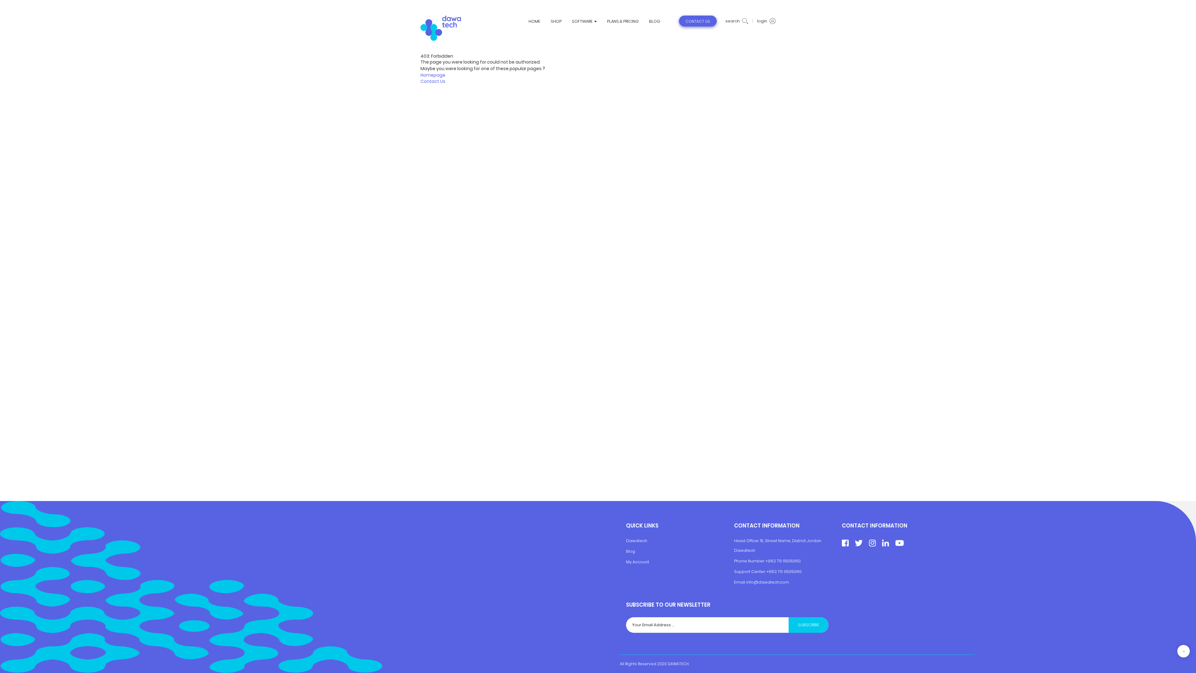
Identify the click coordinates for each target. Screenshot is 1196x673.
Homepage (432, 75)
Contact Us (432, 81)
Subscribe (808, 625)
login (762, 21)
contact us (698, 21)
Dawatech (636, 541)
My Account (637, 562)
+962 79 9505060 (783, 561)
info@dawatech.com (767, 582)
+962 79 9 (776, 572)
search (733, 21)
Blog (630, 551)
